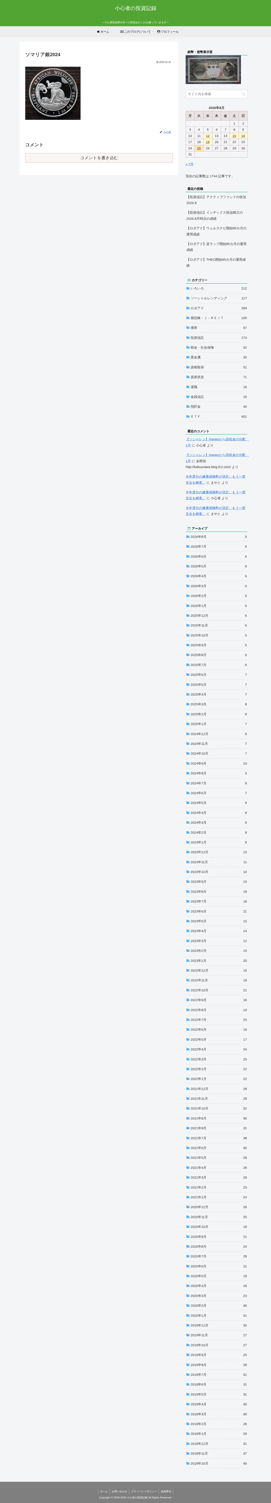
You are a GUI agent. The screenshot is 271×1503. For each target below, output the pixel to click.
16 (243, 136)
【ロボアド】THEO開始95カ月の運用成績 (216, 262)
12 (208, 136)
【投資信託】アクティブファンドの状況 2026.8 (217, 200)
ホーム (104, 1491)
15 (234, 136)
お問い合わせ (119, 1491)
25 (199, 148)
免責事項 (166, 1491)
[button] (244, 94)
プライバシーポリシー (144, 1491)
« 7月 (190, 164)
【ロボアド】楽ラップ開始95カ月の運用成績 (216, 247)
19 (208, 142)
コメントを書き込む (99, 157)
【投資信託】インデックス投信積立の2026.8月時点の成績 (214, 215)
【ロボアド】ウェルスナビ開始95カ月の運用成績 (216, 231)
